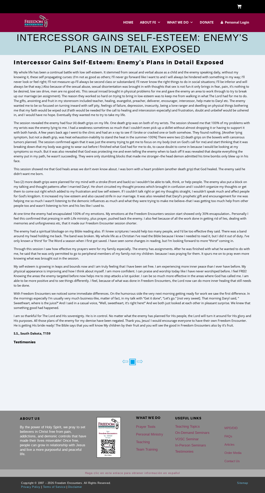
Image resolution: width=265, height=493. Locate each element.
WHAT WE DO (178, 22)
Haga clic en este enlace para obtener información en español (132, 473)
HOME (128, 22)
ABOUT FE (148, 22)
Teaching (143, 442)
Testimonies (25, 342)
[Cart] (239, 6)
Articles (229, 444)
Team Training (147, 449)
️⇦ (125, 360)
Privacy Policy (30, 486)
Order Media (232, 453)
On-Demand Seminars (192, 433)
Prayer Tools (145, 427)
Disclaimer (75, 486)
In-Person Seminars (190, 445)
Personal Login (237, 22)
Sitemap (242, 483)
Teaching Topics (187, 426)
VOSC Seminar (187, 439)
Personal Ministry (149, 434)
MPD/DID (231, 428)
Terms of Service (54, 486)
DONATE (207, 22)
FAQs (228, 436)
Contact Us (232, 461)
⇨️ (140, 360)
